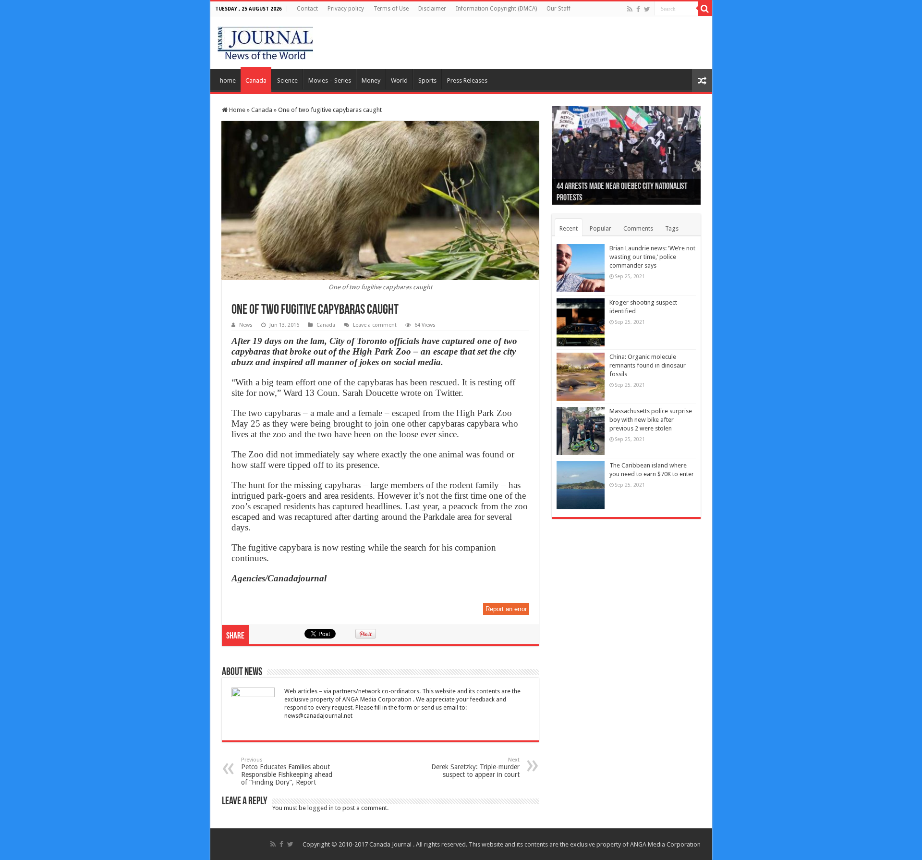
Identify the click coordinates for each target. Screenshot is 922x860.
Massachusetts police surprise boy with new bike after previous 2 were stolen (650, 419)
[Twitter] (647, 9)
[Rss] (629, 9)
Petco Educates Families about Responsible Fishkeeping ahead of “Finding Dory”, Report (286, 771)
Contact (307, 8)
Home (236, 109)
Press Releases (467, 80)
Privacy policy (346, 8)
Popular (600, 228)
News (246, 325)
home (228, 80)
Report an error (506, 609)
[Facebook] (638, 9)
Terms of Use (391, 8)
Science (287, 80)
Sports (427, 80)
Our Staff (558, 8)
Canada (256, 80)
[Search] (705, 8)
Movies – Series (329, 80)
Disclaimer (432, 8)
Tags (672, 228)
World (399, 80)
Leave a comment (375, 325)
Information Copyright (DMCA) (496, 8)
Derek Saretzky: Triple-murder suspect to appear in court (475, 767)
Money (371, 80)
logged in (320, 807)
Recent (568, 228)
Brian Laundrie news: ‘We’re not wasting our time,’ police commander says (652, 257)
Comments (638, 228)
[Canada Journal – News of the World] (265, 40)
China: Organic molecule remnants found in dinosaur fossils (647, 365)
